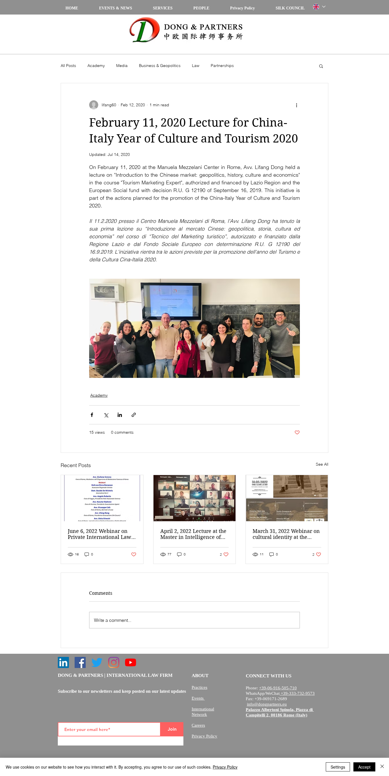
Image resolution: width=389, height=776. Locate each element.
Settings (338, 767)
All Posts (68, 65)
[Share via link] (133, 414)
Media (122, 65)
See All (322, 464)
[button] (321, 66)
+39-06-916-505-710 (278, 688)
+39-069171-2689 (271, 698)
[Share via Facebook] (92, 414)
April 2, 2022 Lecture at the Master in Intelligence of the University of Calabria (193, 534)
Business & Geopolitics (160, 65)
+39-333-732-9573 (297, 693)
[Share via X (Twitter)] (105, 414)
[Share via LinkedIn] (119, 414)
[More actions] (296, 104)
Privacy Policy (225, 767)
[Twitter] (97, 662)
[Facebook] (80, 662)
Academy (96, 65)
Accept (364, 767)
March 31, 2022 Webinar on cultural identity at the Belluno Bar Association (286, 534)
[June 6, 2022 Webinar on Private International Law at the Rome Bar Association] (102, 498)
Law (195, 65)
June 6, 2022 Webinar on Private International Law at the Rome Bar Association (102, 534)
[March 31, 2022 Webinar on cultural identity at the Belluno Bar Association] (287, 498)
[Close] (382, 766)
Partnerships (222, 65)
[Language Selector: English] (318, 6)
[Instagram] (113, 662)
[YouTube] (130, 662)
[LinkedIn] (63, 662)
